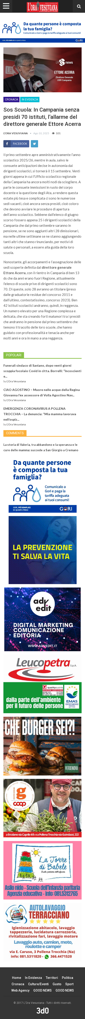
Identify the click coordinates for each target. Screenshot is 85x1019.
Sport (69, 984)
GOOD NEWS (42, 990)
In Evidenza (30, 99)
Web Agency (20, 990)
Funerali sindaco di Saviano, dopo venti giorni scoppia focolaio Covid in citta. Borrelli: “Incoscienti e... (42, 370)
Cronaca (11, 99)
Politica (67, 978)
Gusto (57, 984)
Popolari (13, 355)
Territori (52, 978)
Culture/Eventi (38, 984)
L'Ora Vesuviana (16, 381)
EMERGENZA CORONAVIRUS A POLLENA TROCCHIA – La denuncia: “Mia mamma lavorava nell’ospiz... (39, 414)
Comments (15, 433)
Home (16, 978)
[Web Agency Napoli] (42, 1010)
